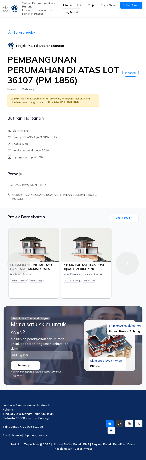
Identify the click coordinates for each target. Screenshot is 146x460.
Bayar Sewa (108, 5)
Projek (92, 5)
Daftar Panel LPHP (76, 444)
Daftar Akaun (131, 5)
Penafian (119, 444)
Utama (67, 5)
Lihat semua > (124, 217)
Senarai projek (24, 32)
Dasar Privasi (83, 448)
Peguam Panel (101, 444)
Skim (80, 5)
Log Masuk (71, 12)
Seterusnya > (25, 365)
